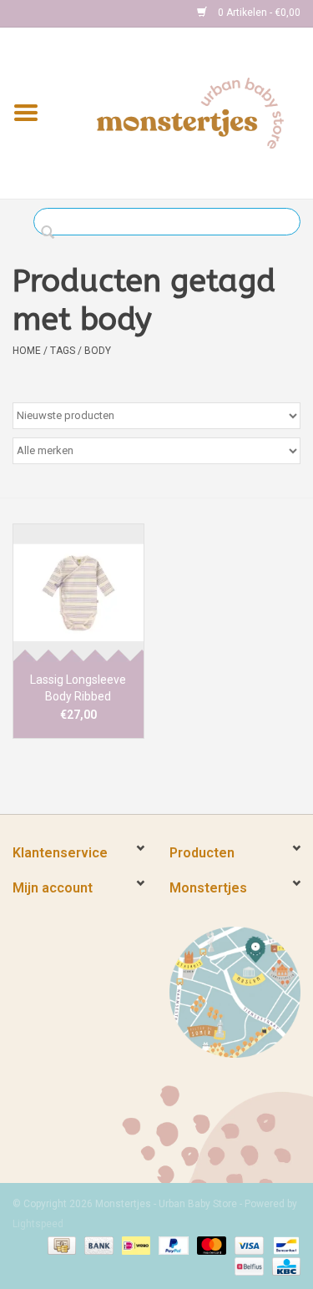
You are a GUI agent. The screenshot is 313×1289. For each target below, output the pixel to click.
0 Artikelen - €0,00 (257, 12)
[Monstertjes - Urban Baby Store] (190, 112)
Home (27, 350)
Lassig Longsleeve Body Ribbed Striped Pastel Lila (78, 689)
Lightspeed (38, 1224)
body (97, 350)
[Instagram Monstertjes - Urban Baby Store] (84, 13)
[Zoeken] (52, 233)
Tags (62, 350)
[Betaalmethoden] (60, 1245)
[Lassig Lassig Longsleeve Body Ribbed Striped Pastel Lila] (78, 592)
